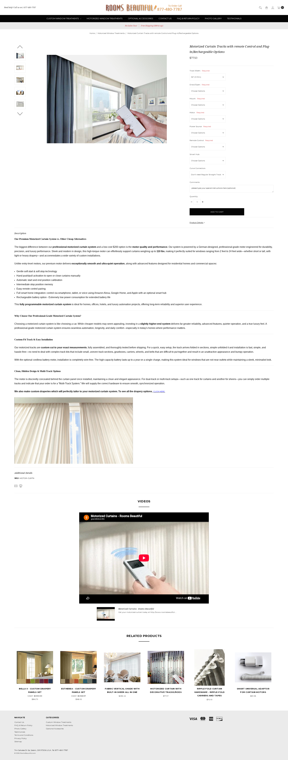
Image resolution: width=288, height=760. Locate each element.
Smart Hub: (195, 154)
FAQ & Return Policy (188, 18)
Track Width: (200, 71)
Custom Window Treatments (62, 18)
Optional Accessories (140, 18)
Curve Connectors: (198, 168)
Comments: (195, 182)
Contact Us (165, 18)
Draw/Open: (199, 84)
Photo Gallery (213, 18)
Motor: (197, 112)
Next (20, 114)
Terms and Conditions (23, 735)
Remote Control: (201, 140)
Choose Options (35, 680)
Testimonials (234, 18)
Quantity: (194, 196)
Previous (20, 47)
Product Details (196, 222)
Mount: (197, 98)
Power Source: (200, 126)
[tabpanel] (35, 675)
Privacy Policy (20, 738)
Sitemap (18, 741)
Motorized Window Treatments (105, 18)
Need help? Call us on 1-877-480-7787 (20, 7)
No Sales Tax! (131, 25)
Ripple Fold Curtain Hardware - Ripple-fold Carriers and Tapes (209, 692)
